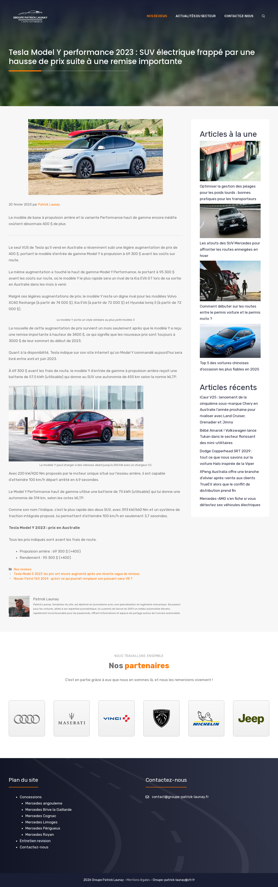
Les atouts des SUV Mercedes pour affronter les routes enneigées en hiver (230, 249)
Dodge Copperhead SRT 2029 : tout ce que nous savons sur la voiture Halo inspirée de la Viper (227, 457)
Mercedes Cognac (40, 816)
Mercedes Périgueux (42, 828)
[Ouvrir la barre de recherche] (263, 16)
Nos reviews (157, 16)
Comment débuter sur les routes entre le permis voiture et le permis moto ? (230, 312)
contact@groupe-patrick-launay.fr (180, 797)
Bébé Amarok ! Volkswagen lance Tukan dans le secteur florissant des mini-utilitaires (228, 436)
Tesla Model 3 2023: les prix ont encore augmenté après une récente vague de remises (77, 574)
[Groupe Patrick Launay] (30, 16)
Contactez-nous (238, 16)
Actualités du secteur (196, 16)
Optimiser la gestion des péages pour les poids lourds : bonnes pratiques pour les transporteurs (228, 192)
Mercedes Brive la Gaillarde (48, 809)
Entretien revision (35, 841)
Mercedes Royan (39, 834)
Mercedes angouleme (43, 803)
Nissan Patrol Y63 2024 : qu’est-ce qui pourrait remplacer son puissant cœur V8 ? (73, 579)
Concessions (31, 797)
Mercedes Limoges (41, 822)
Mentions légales (138, 880)
